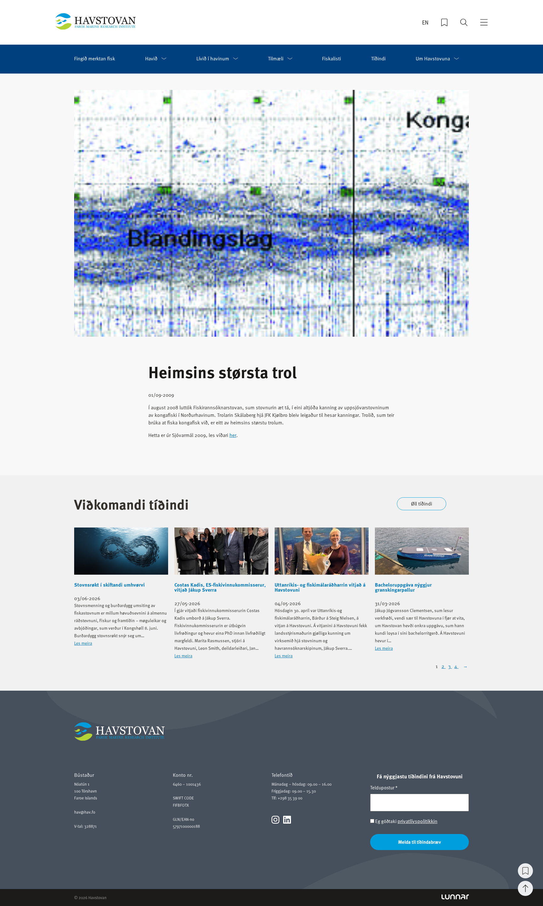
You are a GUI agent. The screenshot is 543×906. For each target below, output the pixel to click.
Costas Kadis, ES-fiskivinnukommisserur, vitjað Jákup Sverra (220, 587)
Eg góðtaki (405, 821)
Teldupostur (384, 787)
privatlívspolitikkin (417, 821)
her (232, 435)
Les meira (83, 643)
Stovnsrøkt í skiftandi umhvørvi (109, 584)
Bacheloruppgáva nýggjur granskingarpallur (403, 587)
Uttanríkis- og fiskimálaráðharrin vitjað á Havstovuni (320, 587)
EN (425, 22)
